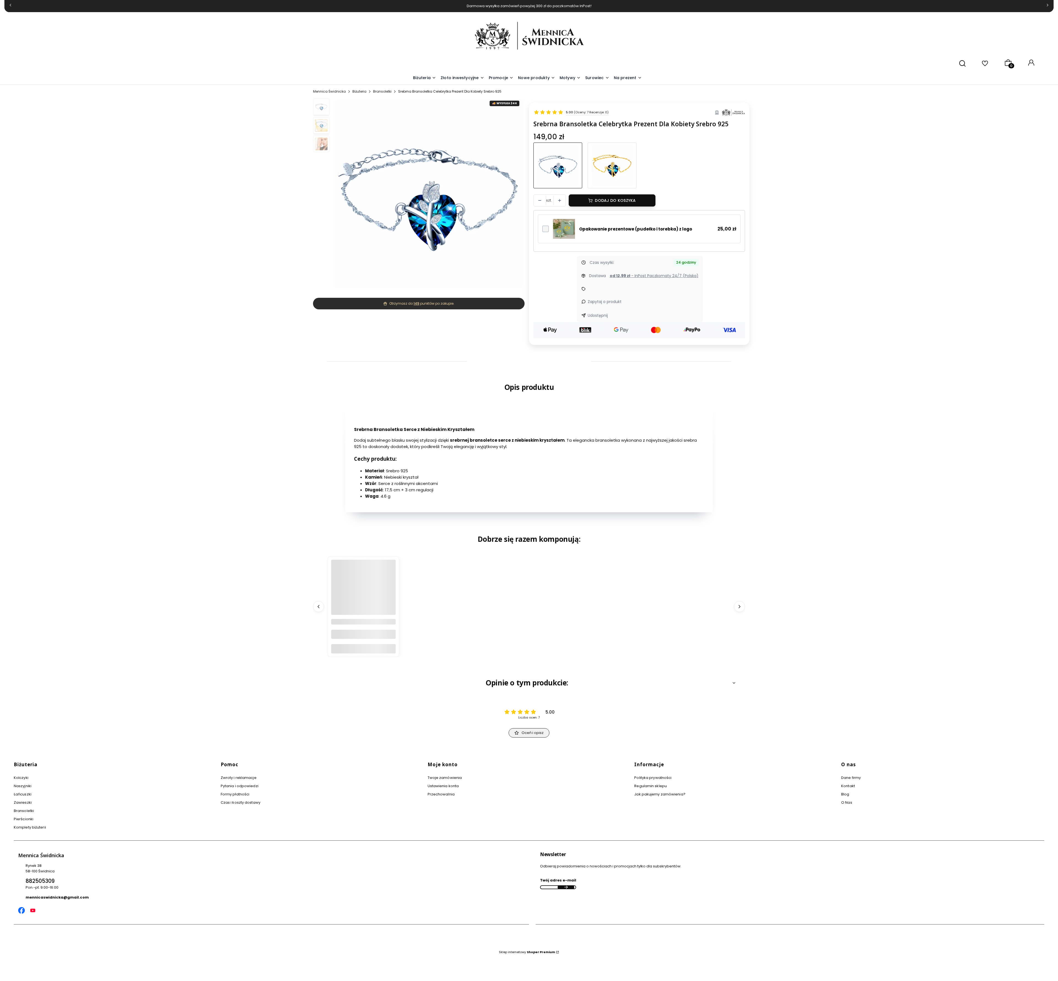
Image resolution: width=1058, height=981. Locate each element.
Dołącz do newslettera (566, 887)
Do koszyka (363, 648)
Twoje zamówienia (445, 777)
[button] (570, 78)
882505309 (40, 881)
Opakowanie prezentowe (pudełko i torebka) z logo (635, 229)
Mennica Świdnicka (329, 91)
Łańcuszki (22, 794)
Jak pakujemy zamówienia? (659, 794)
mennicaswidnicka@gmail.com (57, 897)
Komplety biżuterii (30, 827)
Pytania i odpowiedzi (239, 786)
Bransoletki (382, 91)
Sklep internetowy (527, 952)
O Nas (846, 802)
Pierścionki (23, 819)
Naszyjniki (22, 786)
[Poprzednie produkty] (318, 606)
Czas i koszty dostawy (240, 802)
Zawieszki (23, 802)
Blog (845, 794)
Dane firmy (851, 777)
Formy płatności (235, 794)
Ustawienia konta (443, 786)
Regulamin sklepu (650, 786)
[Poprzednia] (10, 6)
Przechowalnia (441, 794)
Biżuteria (359, 91)
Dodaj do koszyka (615, 200)
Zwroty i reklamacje (239, 777)
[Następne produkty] (739, 606)
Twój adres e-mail (558, 880)
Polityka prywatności (652, 777)
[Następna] (1047, 6)
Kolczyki (21, 777)
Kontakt (848, 786)
